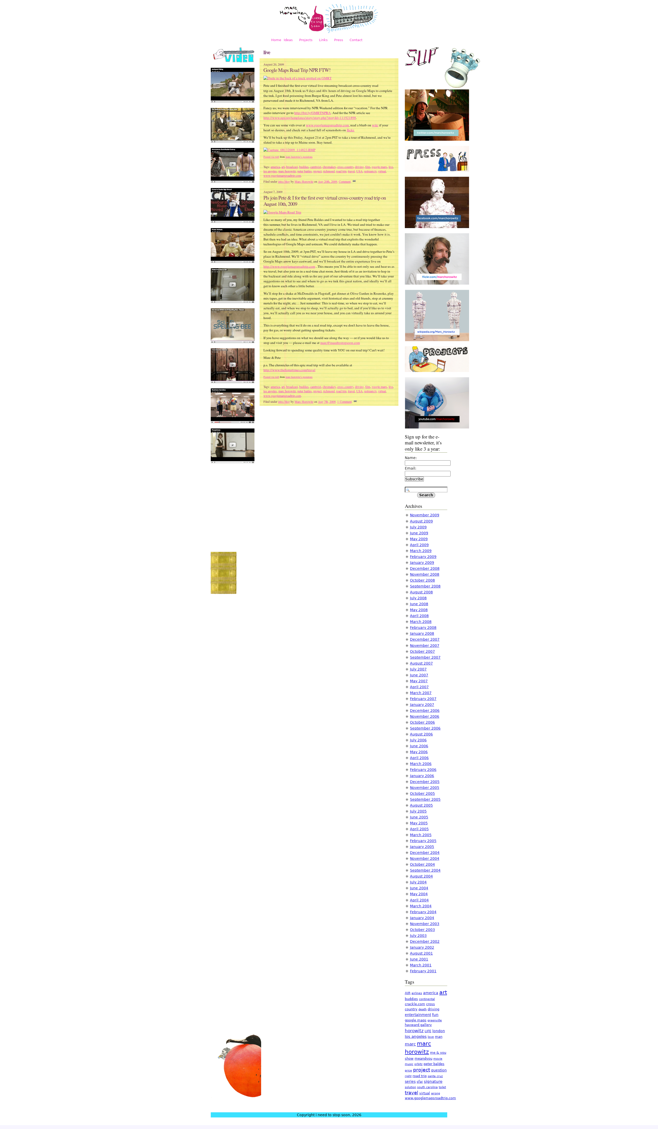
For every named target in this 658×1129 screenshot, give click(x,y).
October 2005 (422, 793)
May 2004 (419, 894)
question (439, 1070)
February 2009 (423, 557)
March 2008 (421, 622)
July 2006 (418, 740)
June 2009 (419, 533)
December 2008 (425, 568)
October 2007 (422, 651)
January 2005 (422, 847)
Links (323, 40)
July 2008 (418, 598)
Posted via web (271, 156)
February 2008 (423, 628)
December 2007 (425, 639)
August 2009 (421, 521)
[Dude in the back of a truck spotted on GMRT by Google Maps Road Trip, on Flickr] (297, 78)
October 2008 (422, 580)
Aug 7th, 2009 (327, 401)
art (283, 167)
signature (433, 1081)
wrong (435, 1093)
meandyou (423, 1058)
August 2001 (421, 953)
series (410, 1081)
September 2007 (425, 657)
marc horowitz (287, 171)
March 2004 (421, 906)
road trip (341, 171)
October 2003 (422, 930)
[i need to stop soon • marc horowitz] (329, 32)
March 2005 (421, 835)
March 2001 (421, 965)
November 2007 (424, 645)
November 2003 (424, 924)
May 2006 (419, 752)
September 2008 (425, 586)
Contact (356, 40)
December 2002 (425, 941)
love (431, 1037)
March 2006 (421, 764)
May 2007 (419, 681)
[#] (354, 181)
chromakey (329, 167)
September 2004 (425, 870)
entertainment (418, 1015)
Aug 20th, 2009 (327, 181)
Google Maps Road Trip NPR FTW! (297, 70)
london (438, 1031)
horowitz (414, 1030)
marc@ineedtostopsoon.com (340, 342)
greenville (434, 1020)
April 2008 (419, 616)
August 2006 (421, 734)
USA (359, 171)
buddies (304, 167)
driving (359, 167)
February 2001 (423, 971)
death (422, 1009)
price (408, 1070)
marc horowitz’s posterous (299, 156)
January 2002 (422, 947)
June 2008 (419, 604)
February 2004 (423, 912)
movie (437, 1058)
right (408, 1076)
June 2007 (419, 675)
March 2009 (421, 551)
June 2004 (419, 888)
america (275, 167)
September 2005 (425, 799)
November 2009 (424, 515)
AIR (407, 993)
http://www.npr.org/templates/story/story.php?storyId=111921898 (309, 117)
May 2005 (419, 823)
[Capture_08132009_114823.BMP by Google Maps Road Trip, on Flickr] (289, 149)
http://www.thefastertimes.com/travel (289, 370)
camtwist (315, 167)
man (438, 1037)
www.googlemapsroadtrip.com (327, 125)
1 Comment (344, 401)
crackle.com (415, 1004)
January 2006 (422, 776)
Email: (410, 468)
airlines (417, 993)
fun (435, 1014)
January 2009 (422, 563)
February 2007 (423, 699)
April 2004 (419, 900)
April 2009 (419, 545)
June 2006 (419, 746)
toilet (442, 1087)
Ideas (288, 40)
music (409, 1064)
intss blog (284, 181)
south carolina (427, 1087)
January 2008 (422, 633)
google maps (379, 167)
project (317, 171)
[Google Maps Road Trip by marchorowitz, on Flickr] (282, 212)
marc (410, 1044)
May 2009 (419, 539)
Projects (306, 40)
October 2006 (422, 722)
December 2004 (425, 853)
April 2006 (419, 758)
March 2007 (421, 693)
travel (351, 171)
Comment (345, 181)
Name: (411, 458)
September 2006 (425, 728)
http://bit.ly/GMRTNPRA (312, 112)
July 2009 (418, 527)
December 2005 (425, 782)
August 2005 (421, 805)
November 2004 (424, 858)
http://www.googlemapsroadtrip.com (289, 266)
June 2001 (419, 959)
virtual (382, 171)
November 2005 (424, 788)
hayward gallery (418, 1025)
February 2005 (423, 841)
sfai (420, 1082)
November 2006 (424, 716)
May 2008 (419, 610)
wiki (375, 125)
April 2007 (419, 687)
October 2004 (422, 864)
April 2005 (419, 829)
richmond (329, 171)
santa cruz (435, 1076)
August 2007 (421, 663)
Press (338, 40)
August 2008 (421, 592)
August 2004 (421, 876)
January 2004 (422, 918)
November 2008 (424, 574)
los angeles (270, 171)
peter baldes (304, 171)
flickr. (350, 130)
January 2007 (422, 705)
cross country (345, 167)
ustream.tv (370, 171)
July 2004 (418, 882)
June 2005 (419, 817)
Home (276, 40)
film (367, 167)
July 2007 (418, 669)
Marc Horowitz (304, 181)
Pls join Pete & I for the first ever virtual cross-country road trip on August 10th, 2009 (324, 201)
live (391, 167)
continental (427, 999)
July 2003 (418, 936)
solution (410, 1087)
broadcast (292, 167)
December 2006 (425, 710)
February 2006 (423, 770)
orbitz (418, 1064)
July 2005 (418, 811)
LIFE (428, 1031)
